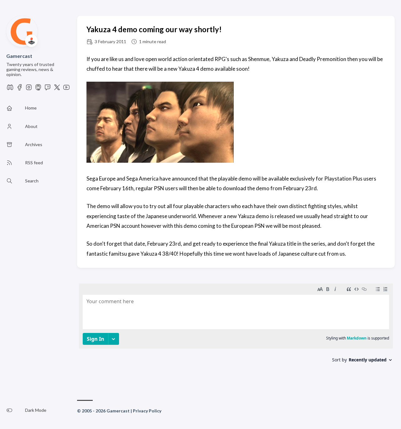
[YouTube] (66, 89)
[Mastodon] (38, 89)
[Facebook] (19, 89)
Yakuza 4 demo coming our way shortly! (154, 29)
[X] (57, 89)
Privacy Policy (147, 410)
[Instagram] (29, 89)
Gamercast (19, 56)
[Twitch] (47, 89)
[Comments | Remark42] (236, 330)
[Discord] (10, 89)
